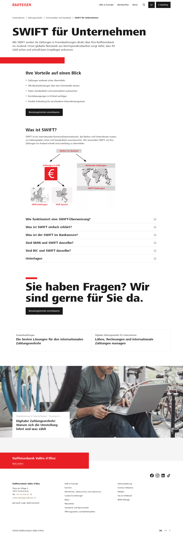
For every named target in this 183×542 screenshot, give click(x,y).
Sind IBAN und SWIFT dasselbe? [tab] (50, 243)
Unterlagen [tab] (34, 258)
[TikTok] (169, 475)
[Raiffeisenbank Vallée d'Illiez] (21, 4)
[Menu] (151, 5)
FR (165, 530)
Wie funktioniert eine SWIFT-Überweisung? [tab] (58, 219)
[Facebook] (152, 475)
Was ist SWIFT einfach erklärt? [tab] (49, 227)
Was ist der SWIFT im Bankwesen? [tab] (52, 235)
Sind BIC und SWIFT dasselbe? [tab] (48, 250)
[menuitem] (106, 5)
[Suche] (143, 5)
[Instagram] (157, 475)
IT (170, 530)
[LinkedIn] (163, 475)
